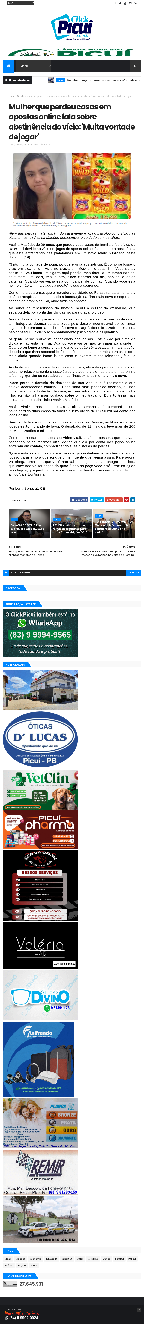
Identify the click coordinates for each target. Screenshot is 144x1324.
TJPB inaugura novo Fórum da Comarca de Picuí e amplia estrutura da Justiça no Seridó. (114, 527)
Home (12, 96)
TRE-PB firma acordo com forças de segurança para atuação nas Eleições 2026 (70, 528)
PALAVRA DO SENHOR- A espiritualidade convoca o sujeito (27, 528)
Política (9, 1265)
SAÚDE (37, 80)
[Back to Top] (139, 1310)
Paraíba (119, 1258)
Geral (20, 96)
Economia (35, 1258)
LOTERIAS (93, 1258)
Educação (51, 1258)
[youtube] (125, 3)
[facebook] (115, 3)
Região (22, 1265)
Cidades (20, 1258)
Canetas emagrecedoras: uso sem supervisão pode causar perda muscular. (94, 80)
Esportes (67, 1258)
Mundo (106, 1258)
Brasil (8, 1258)
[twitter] (120, 3)
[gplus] (135, 3)
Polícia (132, 1258)
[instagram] (130, 3)
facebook (133, 572)
